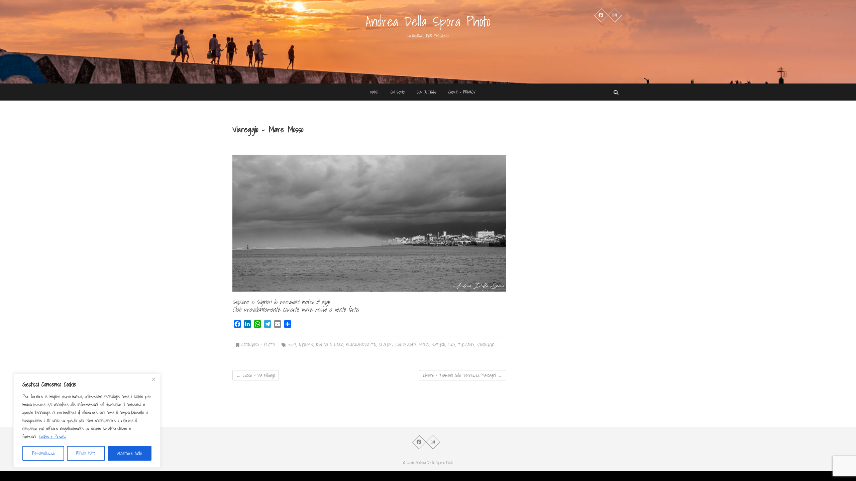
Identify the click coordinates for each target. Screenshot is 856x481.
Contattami (426, 92)
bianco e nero (329, 344)
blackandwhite (361, 344)
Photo (269, 344)
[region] (86, 420)
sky (451, 344)
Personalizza (43, 453)
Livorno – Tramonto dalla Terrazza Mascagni (462, 375)
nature (438, 344)
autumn (306, 344)
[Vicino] (153, 379)
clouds (386, 344)
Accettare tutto (129, 453)
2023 (292, 344)
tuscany (466, 344)
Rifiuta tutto (85, 453)
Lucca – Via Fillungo (255, 375)
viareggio (485, 344)
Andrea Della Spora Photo (428, 21)
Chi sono (398, 92)
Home (374, 92)
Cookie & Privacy (52, 436)
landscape (406, 344)
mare (424, 344)
